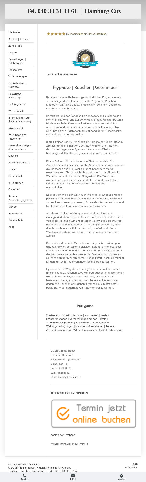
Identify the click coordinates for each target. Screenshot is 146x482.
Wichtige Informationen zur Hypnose (69, 444)
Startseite (52, 315)
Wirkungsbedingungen (59, 326)
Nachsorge (82, 322)
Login (135, 463)
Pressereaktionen (56, 318)
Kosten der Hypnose (63, 434)
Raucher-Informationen (89, 326)
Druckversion (20, 464)
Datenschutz (115, 329)
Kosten (105, 315)
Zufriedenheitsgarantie (59, 322)
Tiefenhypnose (100, 322)
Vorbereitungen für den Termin (88, 318)
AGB (103, 329)
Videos (77, 329)
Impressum (90, 329)
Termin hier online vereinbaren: (69, 392)
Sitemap (33, 464)
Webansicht (131, 467)
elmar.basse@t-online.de (66, 376)
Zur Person (91, 315)
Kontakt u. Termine (71, 315)
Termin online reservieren (61, 74)
